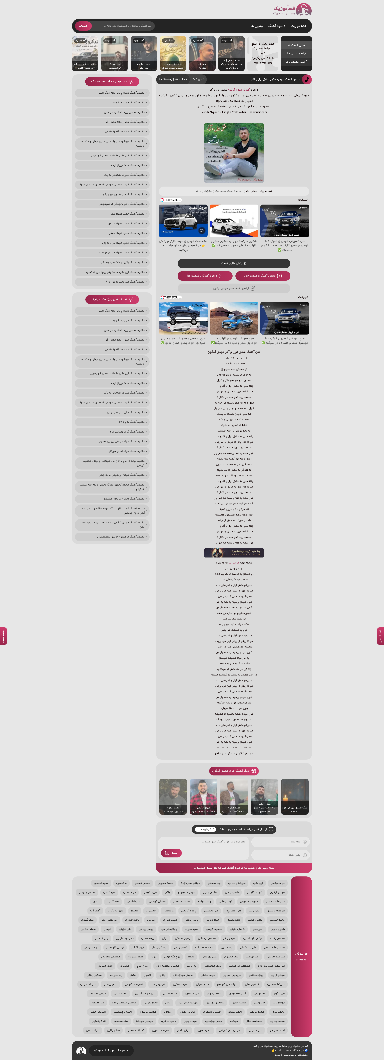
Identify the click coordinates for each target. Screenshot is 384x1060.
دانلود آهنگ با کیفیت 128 (202, 276)
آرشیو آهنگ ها (296, 45)
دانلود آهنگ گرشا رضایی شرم (127, 432)
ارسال (174, 853)
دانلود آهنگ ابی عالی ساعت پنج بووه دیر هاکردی (115, 272)
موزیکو (98, 1050)
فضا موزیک (292, 9)
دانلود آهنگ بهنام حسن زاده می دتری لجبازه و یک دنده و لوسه (112, 143)
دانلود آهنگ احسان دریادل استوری (124, 499)
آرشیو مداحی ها (296, 53)
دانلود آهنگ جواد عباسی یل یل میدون (122, 441)
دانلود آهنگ (277, 26)
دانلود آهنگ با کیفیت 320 (259, 276)
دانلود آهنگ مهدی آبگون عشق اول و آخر (276, 79)
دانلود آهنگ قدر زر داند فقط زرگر (125, 122)
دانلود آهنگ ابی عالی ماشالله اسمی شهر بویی (117, 156)
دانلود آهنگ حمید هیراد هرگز (127, 233)
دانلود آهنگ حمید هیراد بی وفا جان (123, 243)
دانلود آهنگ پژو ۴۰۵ (132, 422)
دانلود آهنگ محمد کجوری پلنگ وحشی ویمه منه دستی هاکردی (112, 487)
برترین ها (257, 26)
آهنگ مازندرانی (178, 79)
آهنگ (246, 90)
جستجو (83, 26)
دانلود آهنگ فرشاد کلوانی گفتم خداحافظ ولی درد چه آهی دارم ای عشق (113, 511)
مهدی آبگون (235, 90)
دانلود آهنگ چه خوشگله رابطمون (125, 132)
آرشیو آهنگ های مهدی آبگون (231, 288)
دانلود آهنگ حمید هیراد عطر (128, 214)
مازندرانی (233, 563)
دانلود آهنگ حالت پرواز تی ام (127, 165)
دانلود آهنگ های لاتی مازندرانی (126, 412)
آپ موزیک (123, 1050)
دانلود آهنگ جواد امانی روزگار (127, 451)
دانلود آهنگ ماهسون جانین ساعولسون (121, 537)
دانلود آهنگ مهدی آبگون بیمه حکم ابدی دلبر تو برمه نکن (113, 525)
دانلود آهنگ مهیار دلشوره (129, 103)
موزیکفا (110, 1050)
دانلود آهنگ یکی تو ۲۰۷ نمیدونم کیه (122, 262)
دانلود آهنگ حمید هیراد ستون (126, 224)
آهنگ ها (164, 79)
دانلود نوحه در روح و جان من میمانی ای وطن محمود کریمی (114, 463)
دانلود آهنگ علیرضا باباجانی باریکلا (124, 175)
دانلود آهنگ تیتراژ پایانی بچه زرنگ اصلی (121, 93)
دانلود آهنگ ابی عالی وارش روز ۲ (125, 282)
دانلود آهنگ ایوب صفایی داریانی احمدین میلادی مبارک (112, 185)
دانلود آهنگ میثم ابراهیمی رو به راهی (122, 475)
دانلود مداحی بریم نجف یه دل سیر (124, 112)
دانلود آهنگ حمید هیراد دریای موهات (122, 253)
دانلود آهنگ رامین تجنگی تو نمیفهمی (122, 204)
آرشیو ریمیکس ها (296, 62)
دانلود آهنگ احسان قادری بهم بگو (124, 194)
